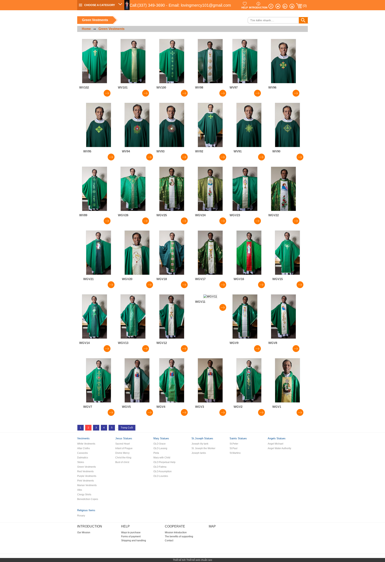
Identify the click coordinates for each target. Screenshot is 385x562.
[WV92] (210, 146)
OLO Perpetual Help (164, 462)
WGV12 (161, 343)
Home (86, 29)
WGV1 (276, 406)
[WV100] (171, 82)
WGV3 (199, 406)
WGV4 (160, 406)
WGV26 (123, 215)
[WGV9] (244, 337)
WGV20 (127, 279)
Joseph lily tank (199, 443)
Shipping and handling (133, 540)
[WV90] (287, 146)
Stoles (80, 462)
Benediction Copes (87, 499)
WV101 (123, 87)
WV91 (238, 151)
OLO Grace (159, 443)
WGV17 (200, 279)
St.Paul (233, 448)
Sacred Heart (122, 443)
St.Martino (235, 453)
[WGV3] (210, 401)
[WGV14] (94, 337)
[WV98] (210, 82)
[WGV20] (137, 273)
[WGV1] (287, 401)
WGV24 (200, 215)
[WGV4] (171, 401)
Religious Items (86, 510)
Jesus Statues (123, 438)
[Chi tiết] (107, 94)
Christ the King (123, 457)
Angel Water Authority (279, 448)
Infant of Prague (124, 448)
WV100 (161, 87)
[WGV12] (171, 337)
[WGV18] (171, 273)
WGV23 (235, 215)
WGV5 (126, 406)
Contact (169, 540)
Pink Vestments (85, 480)
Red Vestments (85, 471)
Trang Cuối (127, 427)
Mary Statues (161, 438)
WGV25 (161, 215)
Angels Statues (277, 438)
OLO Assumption (162, 471)
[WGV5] (137, 401)
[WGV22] (283, 210)
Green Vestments (111, 29)
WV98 (199, 87)
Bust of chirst (122, 462)
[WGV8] (283, 337)
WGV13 (123, 343)
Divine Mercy (122, 453)
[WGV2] (248, 401)
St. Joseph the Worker (203, 448)
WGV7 (87, 406)
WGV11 (200, 301)
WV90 (276, 151)
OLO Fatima (159, 466)
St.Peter (234, 443)
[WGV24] (210, 210)
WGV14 (84, 343)
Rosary (81, 515)
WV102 (84, 87)
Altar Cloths (83, 448)
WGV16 (239, 279)
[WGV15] (287, 273)
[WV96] (283, 82)
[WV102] (94, 82)
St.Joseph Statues (202, 438)
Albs (79, 490)
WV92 (199, 151)
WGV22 (273, 215)
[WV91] (248, 146)
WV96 (272, 87)
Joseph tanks (198, 453)
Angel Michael (275, 443)
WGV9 (234, 343)
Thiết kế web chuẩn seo (199, 560)
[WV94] (137, 146)
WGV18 (161, 279)
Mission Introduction (176, 532)
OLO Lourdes (160, 476)
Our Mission (83, 532)
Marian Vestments (87, 485)
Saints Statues (238, 438)
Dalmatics (82, 457)
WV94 (126, 151)
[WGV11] (210, 296)
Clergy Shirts (84, 494)
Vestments (83, 438)
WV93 (160, 151)
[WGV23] (244, 210)
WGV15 (277, 279)
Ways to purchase (131, 532)
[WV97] (244, 82)
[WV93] (171, 146)
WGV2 (238, 406)
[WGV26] (133, 210)
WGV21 (88, 279)
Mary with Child (161, 457)
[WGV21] (98, 273)
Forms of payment (131, 536)
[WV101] (133, 82)
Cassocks (82, 453)
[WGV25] (171, 210)
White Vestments (86, 443)
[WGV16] (248, 273)
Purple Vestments (86, 476)
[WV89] (94, 210)
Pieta (156, 453)
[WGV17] (210, 273)
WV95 (87, 151)
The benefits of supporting (179, 536)
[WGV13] (133, 337)
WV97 (234, 87)
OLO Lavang (160, 448)
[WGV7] (98, 401)
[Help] (244, 3)
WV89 (83, 215)
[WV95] (98, 146)
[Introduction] (258, 3)
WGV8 (272, 343)
